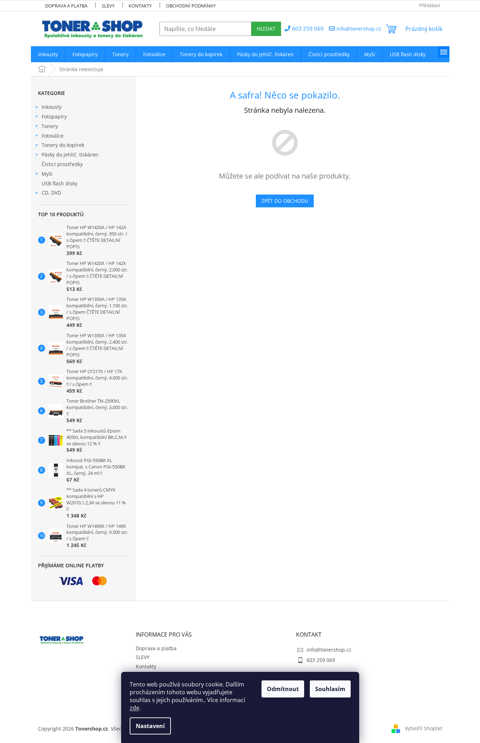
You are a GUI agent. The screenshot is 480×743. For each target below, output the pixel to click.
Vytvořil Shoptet (423, 728)
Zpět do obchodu (284, 200)
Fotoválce (53, 135)
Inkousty (51, 107)
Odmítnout (283, 689)
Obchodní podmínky (191, 5)
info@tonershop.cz (329, 649)
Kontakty (140, 5)
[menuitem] (48, 54)
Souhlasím (330, 689)
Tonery (50, 126)
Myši (47, 173)
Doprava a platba (66, 5)
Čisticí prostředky (62, 164)
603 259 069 (321, 660)
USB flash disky (59, 183)
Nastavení (150, 726)
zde (134, 708)
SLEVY (108, 5)
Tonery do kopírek (63, 145)
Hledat (266, 28)
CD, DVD (51, 192)
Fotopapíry (54, 116)
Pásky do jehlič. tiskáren (70, 154)
